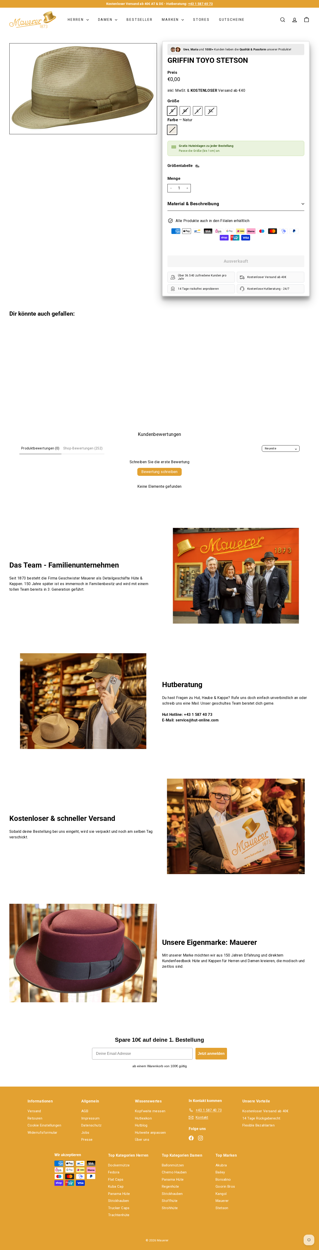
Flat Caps (116, 1179)
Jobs (85, 1132)
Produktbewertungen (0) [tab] (40, 448)
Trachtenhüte (119, 1215)
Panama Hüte (119, 1194)
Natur (172, 129)
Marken (171, 19)
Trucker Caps (119, 1208)
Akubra (221, 1165)
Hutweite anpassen (150, 1132)
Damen (106, 19)
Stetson (222, 1208)
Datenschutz (91, 1125)
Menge (173, 178)
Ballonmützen (173, 1165)
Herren (76, 19)
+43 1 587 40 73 (200, 4)
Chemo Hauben (174, 1172)
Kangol (221, 1194)
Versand (34, 1111)
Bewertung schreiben (159, 472)
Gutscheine (232, 19)
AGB (84, 1111)
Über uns (142, 1139)
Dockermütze (119, 1165)
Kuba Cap (116, 1186)
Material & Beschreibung (193, 203)
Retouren (35, 1118)
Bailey (220, 1172)
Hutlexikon (143, 1118)
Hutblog (141, 1125)
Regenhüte (170, 1186)
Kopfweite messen (150, 1111)
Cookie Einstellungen (44, 1125)
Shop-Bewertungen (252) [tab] (83, 448)
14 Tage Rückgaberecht (261, 1118)
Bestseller (139, 19)
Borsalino (223, 1179)
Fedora (113, 1172)
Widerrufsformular (42, 1132)
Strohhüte (170, 1208)
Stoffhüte (170, 1201)
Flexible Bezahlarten (258, 1125)
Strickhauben (118, 1201)
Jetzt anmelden (211, 1054)
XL (213, 111)
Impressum (90, 1118)
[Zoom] (83, 88)
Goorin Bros (225, 1186)
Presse (86, 1139)
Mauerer (222, 1201)
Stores (201, 19)
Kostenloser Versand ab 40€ (265, 1111)
